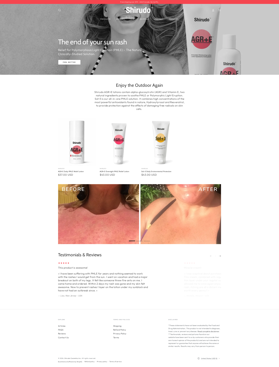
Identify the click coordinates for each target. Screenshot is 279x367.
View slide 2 (139, 239)
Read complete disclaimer (208, 331)
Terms (116, 337)
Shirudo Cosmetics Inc (72, 358)
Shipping (117, 326)
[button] (59, 10)
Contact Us (63, 337)
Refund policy (90, 362)
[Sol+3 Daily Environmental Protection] (160, 142)
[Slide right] (218, 256)
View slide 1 (132, 239)
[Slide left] (212, 256)
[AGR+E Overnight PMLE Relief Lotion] (119, 142)
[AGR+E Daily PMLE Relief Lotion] (77, 142)
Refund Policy (119, 330)
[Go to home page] (139, 10)
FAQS (60, 330)
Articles (62, 326)
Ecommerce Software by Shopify (70, 362)
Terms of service (115, 362)
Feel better (69, 62)
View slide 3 (147, 239)
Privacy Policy (119, 333)
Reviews (62, 333)
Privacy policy (102, 362)
